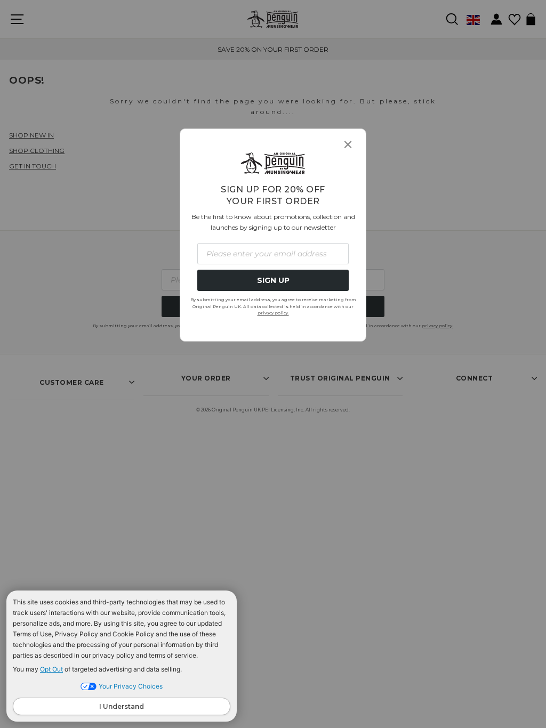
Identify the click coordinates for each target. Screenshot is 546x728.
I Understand (121, 706)
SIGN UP (273, 280)
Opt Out (51, 669)
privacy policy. (273, 313)
